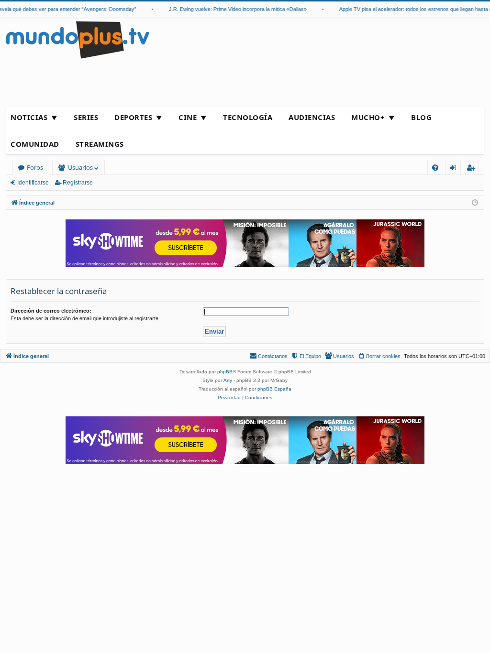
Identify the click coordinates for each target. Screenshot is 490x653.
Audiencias (312, 117)
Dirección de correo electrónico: (51, 311)
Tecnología (247, 117)
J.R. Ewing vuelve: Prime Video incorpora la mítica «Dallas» (232, 9)
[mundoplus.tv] (77, 39)
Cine (187, 117)
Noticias (29, 117)
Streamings (100, 144)
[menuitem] (435, 167)
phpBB (225, 371)
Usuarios (80, 167)
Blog (421, 117)
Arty (227, 380)
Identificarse (33, 182)
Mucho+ (368, 117)
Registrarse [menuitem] (473, 169)
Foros (35, 167)
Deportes (133, 117)
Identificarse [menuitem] (454, 169)
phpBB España (274, 389)
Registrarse (78, 182)
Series (86, 117)
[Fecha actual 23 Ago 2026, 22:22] (475, 202)
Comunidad (35, 144)
